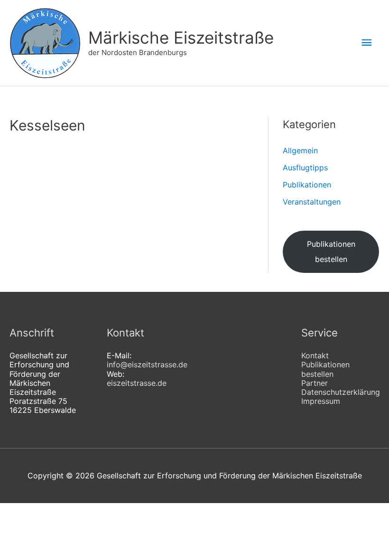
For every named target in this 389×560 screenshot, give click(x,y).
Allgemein (300, 150)
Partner (314, 383)
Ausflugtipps (305, 167)
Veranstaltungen (312, 201)
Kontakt (315, 355)
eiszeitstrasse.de (137, 383)
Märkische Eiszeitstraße (181, 37)
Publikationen (307, 184)
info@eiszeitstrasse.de (147, 364)
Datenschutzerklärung (340, 392)
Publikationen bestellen (331, 251)
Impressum (320, 401)
